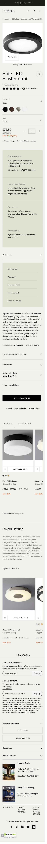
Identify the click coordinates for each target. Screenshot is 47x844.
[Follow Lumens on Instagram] (22, 827)
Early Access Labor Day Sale (23, 3)
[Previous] (5, 3)
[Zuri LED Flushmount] (18, 445)
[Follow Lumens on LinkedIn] (33, 827)
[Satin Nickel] (18, 109)
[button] (11, 88)
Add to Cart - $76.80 (22, 398)
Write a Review (31, 89)
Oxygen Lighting (11, 85)
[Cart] (34, 11)
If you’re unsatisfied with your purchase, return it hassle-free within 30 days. (22, 214)
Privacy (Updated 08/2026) (21, 809)
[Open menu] (40, 11)
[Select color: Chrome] (37, 624)
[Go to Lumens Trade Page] (9, 772)
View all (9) (12, 57)
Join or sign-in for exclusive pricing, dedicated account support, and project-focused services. (21, 191)
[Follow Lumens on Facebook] (11, 827)
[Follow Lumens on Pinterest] (17, 827)
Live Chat (14, 170)
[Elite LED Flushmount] (23, 43)
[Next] (40, 3)
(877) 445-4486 (29, 170)
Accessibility (8, 807)
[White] (24, 109)
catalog (33, 793)
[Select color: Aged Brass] (8, 475)
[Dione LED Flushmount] (19, 594)
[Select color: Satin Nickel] (6, 475)
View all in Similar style (12, 513)
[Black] (5, 109)
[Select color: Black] (3, 475)
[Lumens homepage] (9, 11)
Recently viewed (24, 423)
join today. (30, 771)
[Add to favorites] (39, 74)
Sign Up (37, 673)
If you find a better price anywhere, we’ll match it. (21, 235)
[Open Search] (27, 11)
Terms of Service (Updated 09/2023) (36, 810)
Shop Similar (19, 469)
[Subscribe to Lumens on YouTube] (28, 827)
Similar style (8, 423)
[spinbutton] (31, 131)
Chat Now (24, 730)
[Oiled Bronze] (11, 109)
